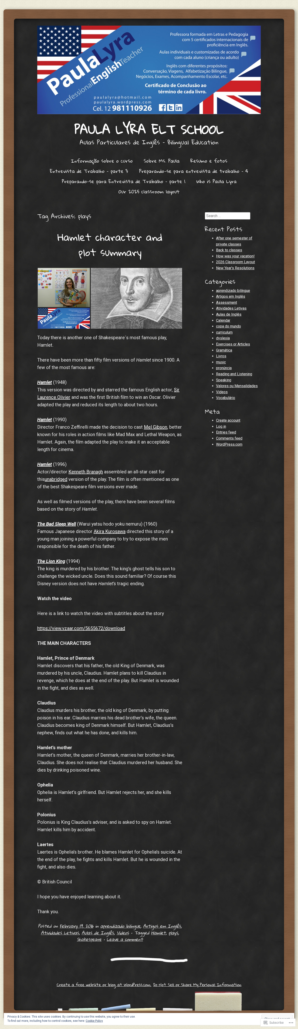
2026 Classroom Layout (235, 262)
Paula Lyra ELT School (149, 129)
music (221, 362)
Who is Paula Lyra (216, 181)
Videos (123, 933)
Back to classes (229, 250)
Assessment (226, 302)
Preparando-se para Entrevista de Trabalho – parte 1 (123, 181)
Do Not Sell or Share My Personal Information (197, 984)
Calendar (223, 320)
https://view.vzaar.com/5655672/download (81, 628)
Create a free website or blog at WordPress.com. (104, 984)
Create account (228, 420)
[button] (63, 287)
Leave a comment (125, 939)
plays (173, 933)
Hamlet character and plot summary (110, 244)
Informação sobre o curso (102, 160)
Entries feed (226, 432)
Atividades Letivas (60, 933)
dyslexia (223, 338)
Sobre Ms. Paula (161, 160)
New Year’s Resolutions (235, 268)
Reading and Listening (234, 374)
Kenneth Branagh (85, 472)
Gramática (224, 350)
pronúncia (224, 368)
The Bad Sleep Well (56, 524)
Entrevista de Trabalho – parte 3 (89, 171)
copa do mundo (228, 326)
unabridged (56, 479)
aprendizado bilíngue (120, 926)
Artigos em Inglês (162, 926)
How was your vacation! (235, 256)
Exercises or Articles (233, 344)
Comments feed (229, 438)
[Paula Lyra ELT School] (149, 70)
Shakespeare (89, 939)
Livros (221, 356)
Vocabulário (225, 398)
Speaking (223, 380)
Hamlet (44, 382)
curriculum (224, 332)
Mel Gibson (155, 427)
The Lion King (51, 561)
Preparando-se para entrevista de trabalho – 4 (193, 171)
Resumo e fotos (208, 160)
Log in (221, 426)
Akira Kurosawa (109, 531)
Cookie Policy (94, 1020)
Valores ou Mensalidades (237, 386)
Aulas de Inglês (98, 933)
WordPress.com (229, 444)
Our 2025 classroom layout (149, 191)
